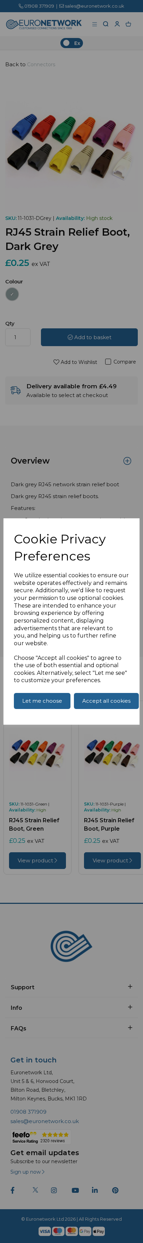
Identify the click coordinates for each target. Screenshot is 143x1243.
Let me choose (42, 700)
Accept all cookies (106, 700)
